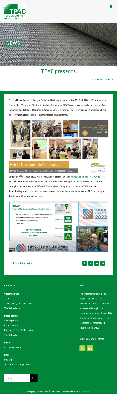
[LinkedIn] (97, 263)
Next (107, 79)
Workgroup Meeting (30, 105)
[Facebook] (85, 263)
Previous (98, 79)
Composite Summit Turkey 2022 (84, 176)
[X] (91, 263)
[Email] (103, 263)
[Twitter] (82, 348)
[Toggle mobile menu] (111, 6)
